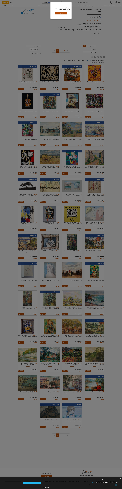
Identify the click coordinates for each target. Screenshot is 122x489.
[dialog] (61, 483)
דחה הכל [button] (13, 482)
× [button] (119, 478)
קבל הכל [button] (32, 482)
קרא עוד (93, 482)
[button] (80, 487)
